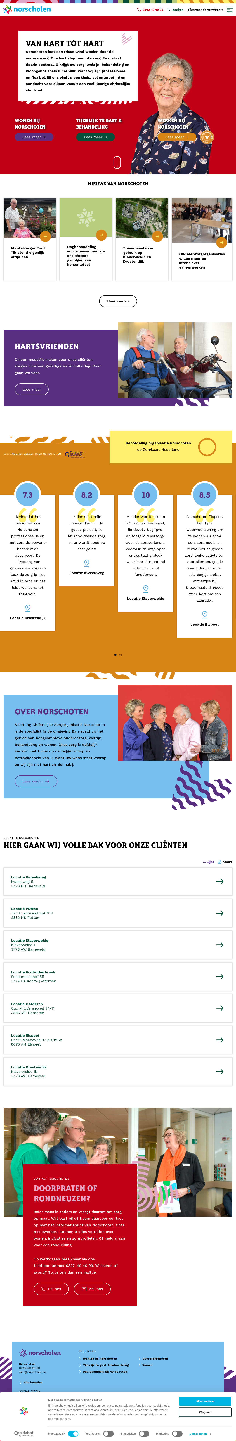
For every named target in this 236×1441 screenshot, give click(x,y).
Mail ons (95, 1289)
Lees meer (31, 389)
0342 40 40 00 (29, 1368)
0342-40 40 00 (79, 1265)
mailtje (89, 1272)
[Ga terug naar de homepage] (27, 9)
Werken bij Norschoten (100, 1358)
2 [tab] (120, 655)
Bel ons (54, 1289)
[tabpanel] (27, 563)
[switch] (108, 1434)
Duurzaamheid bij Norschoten (105, 1371)
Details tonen (197, 1433)
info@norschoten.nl (33, 1372)
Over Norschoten (155, 1358)
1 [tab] (115, 655)
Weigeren (205, 1412)
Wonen (147, 1365)
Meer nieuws (118, 301)
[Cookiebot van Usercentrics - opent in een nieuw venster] (24, 1434)
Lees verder (32, 781)
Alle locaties (33, 1382)
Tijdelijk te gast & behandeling (106, 1365)
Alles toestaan (205, 1401)
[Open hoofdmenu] (230, 9)
